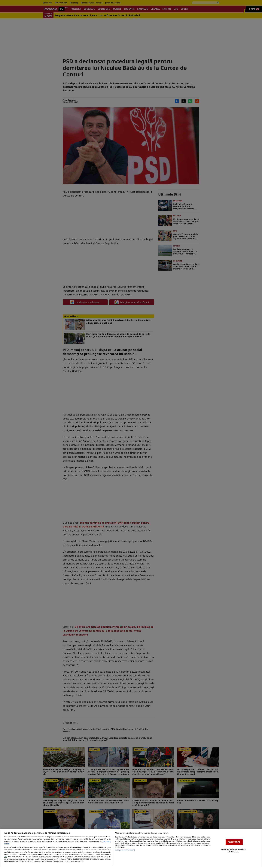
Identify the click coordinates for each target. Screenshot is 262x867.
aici (5, 857)
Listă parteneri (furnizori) (125, 850)
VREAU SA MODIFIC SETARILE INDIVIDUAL (233, 850)
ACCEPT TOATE (234, 842)
